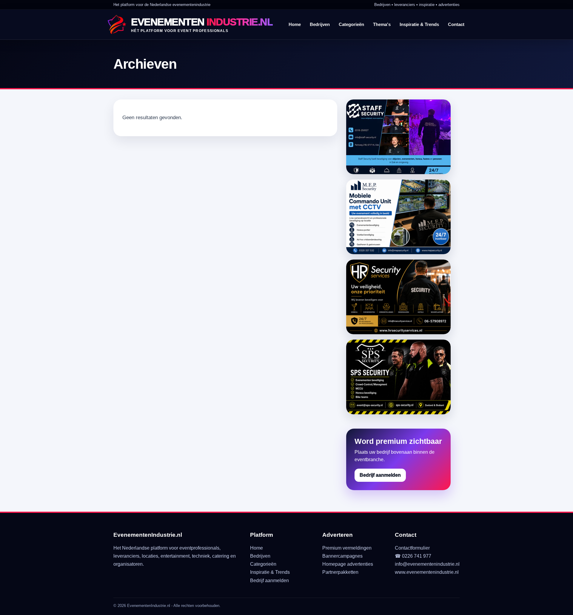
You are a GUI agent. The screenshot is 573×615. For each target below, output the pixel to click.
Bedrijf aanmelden (380, 475)
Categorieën (351, 24)
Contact (456, 24)
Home (295, 24)
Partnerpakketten (340, 572)
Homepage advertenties (347, 564)
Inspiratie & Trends (419, 24)
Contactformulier (412, 547)
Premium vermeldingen (347, 547)
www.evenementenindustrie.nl (427, 572)
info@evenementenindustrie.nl (427, 564)
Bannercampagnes (342, 556)
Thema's (382, 24)
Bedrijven (320, 24)
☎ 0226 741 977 (413, 556)
